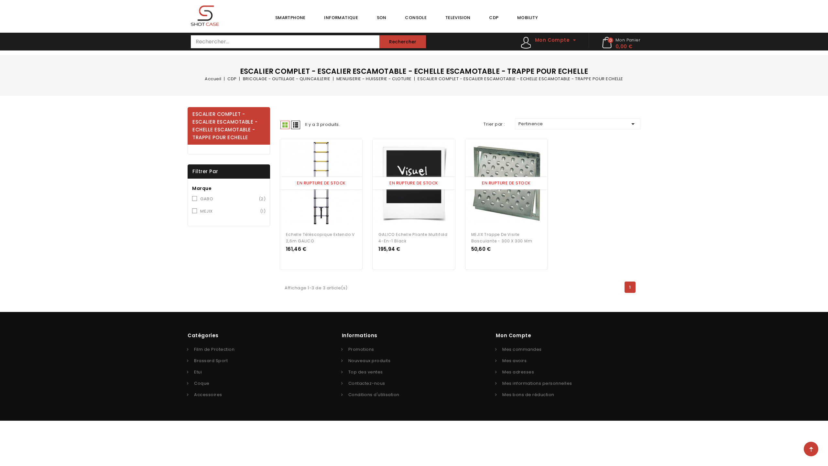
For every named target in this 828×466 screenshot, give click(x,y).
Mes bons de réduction (528, 395)
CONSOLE (416, 18)
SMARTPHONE (290, 18)
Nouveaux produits (369, 361)
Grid (285, 125)
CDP (493, 18)
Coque (202, 383)
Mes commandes (522, 349)
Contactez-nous (366, 383)
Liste (295, 125)
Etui (198, 372)
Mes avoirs (514, 361)
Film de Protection (214, 349)
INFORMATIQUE (341, 18)
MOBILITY (527, 18)
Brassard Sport (211, 361)
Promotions (361, 349)
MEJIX (233, 211)
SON (382, 18)
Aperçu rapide (315, 183)
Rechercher (402, 42)
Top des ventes (365, 372)
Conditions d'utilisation (373, 395)
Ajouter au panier (327, 183)
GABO (233, 199)
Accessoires (208, 395)
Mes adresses (518, 372)
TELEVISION (458, 18)
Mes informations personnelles (537, 383)
